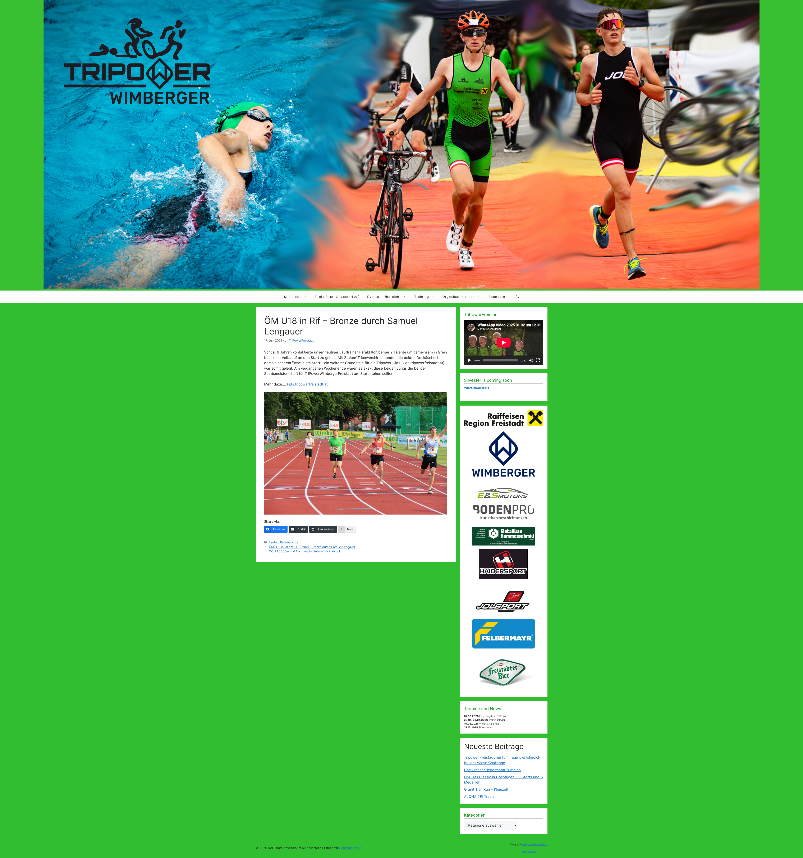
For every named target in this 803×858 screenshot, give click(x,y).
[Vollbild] (538, 360)
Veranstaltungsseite (476, 387)
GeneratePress (350, 848)
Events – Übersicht (384, 297)
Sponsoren (498, 297)
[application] (503, 342)
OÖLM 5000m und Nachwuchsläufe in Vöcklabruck (305, 551)
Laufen (273, 542)
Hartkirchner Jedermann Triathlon (492, 770)
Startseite (293, 297)
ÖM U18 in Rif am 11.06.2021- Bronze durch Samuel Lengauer (312, 547)
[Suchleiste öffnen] (517, 297)
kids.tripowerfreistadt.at (307, 384)
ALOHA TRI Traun (479, 796)
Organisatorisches (458, 297)
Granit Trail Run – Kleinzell (486, 789)
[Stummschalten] (531, 360)
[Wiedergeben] (469, 360)
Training (421, 297)
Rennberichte (289, 542)
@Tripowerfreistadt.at (534, 844)
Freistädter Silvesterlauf (337, 297)
